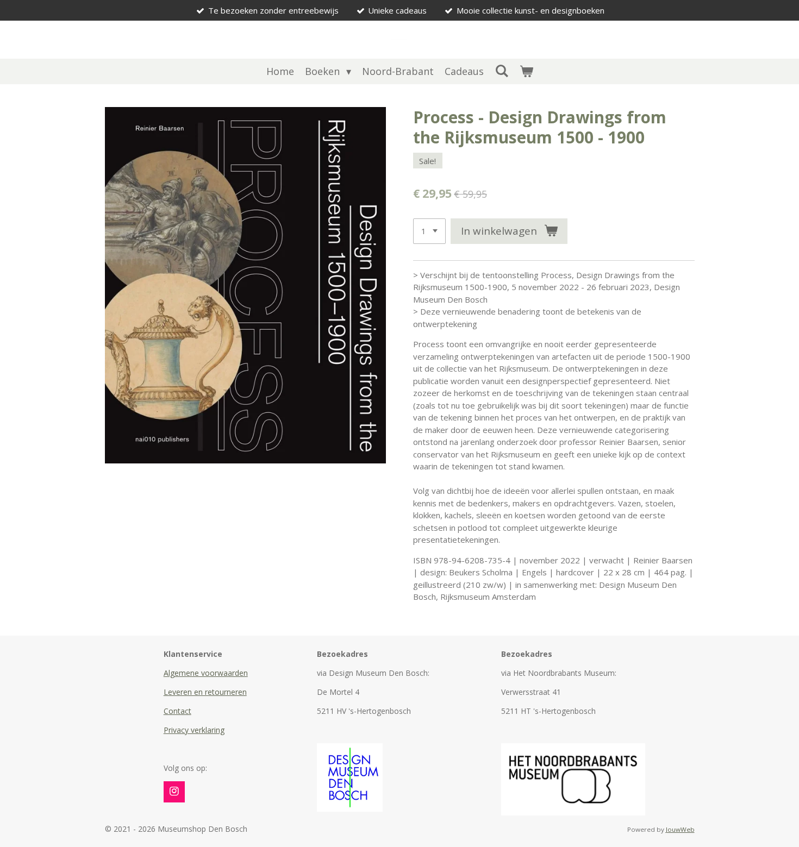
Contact (177, 711)
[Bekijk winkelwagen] (526, 71)
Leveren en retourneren (205, 692)
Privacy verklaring (194, 730)
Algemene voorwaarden (206, 673)
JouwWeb (680, 829)
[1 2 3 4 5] (429, 231)
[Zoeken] (501, 71)
